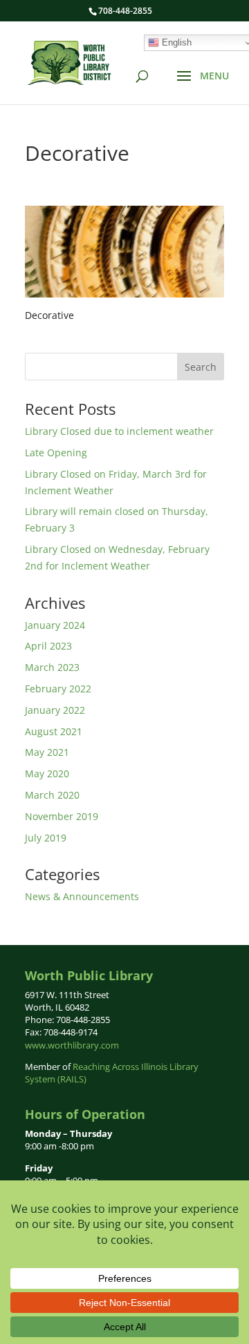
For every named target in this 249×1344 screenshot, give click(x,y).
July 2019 (45, 837)
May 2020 (47, 773)
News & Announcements (82, 896)
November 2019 (61, 816)
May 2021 (47, 752)
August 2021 (53, 731)
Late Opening (56, 452)
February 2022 (58, 688)
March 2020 (52, 794)
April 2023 (48, 645)
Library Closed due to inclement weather (119, 431)
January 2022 (55, 710)
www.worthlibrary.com (72, 1045)
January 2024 (55, 625)
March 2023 (52, 667)
